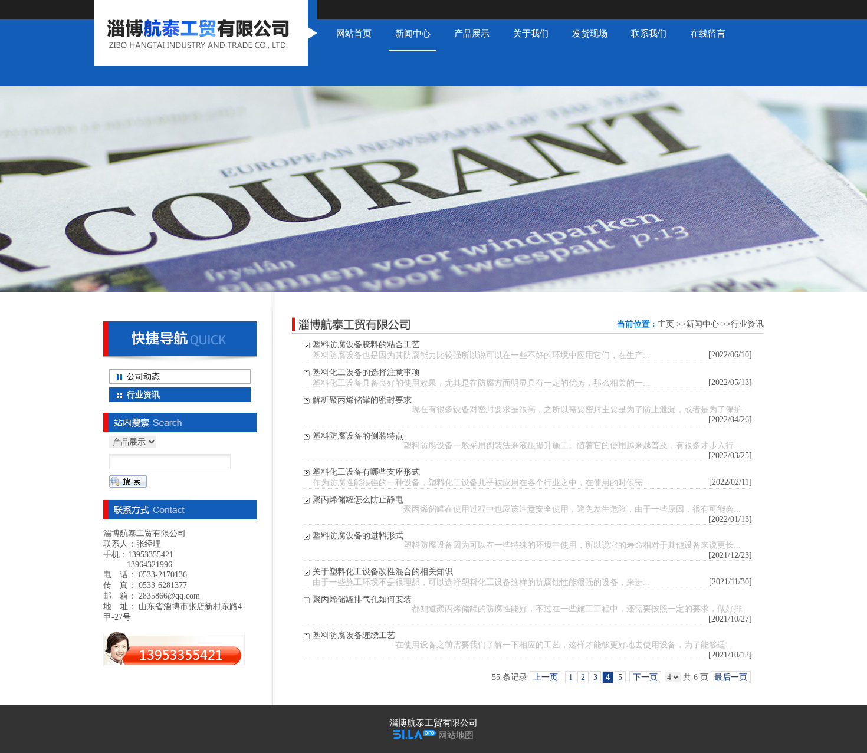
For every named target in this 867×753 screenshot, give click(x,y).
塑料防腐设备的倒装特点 (358, 436)
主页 (666, 324)
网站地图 (456, 735)
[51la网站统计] (414, 735)
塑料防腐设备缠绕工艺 (354, 635)
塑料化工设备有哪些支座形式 (366, 472)
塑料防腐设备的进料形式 (358, 535)
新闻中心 (702, 324)
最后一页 (730, 677)
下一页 (645, 677)
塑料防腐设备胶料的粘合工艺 (366, 344)
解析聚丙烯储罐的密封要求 (362, 400)
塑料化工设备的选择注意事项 (366, 372)
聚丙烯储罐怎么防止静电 (358, 499)
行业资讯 (747, 324)
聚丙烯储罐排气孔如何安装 (362, 599)
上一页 (545, 677)
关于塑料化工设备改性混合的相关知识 (383, 571)
